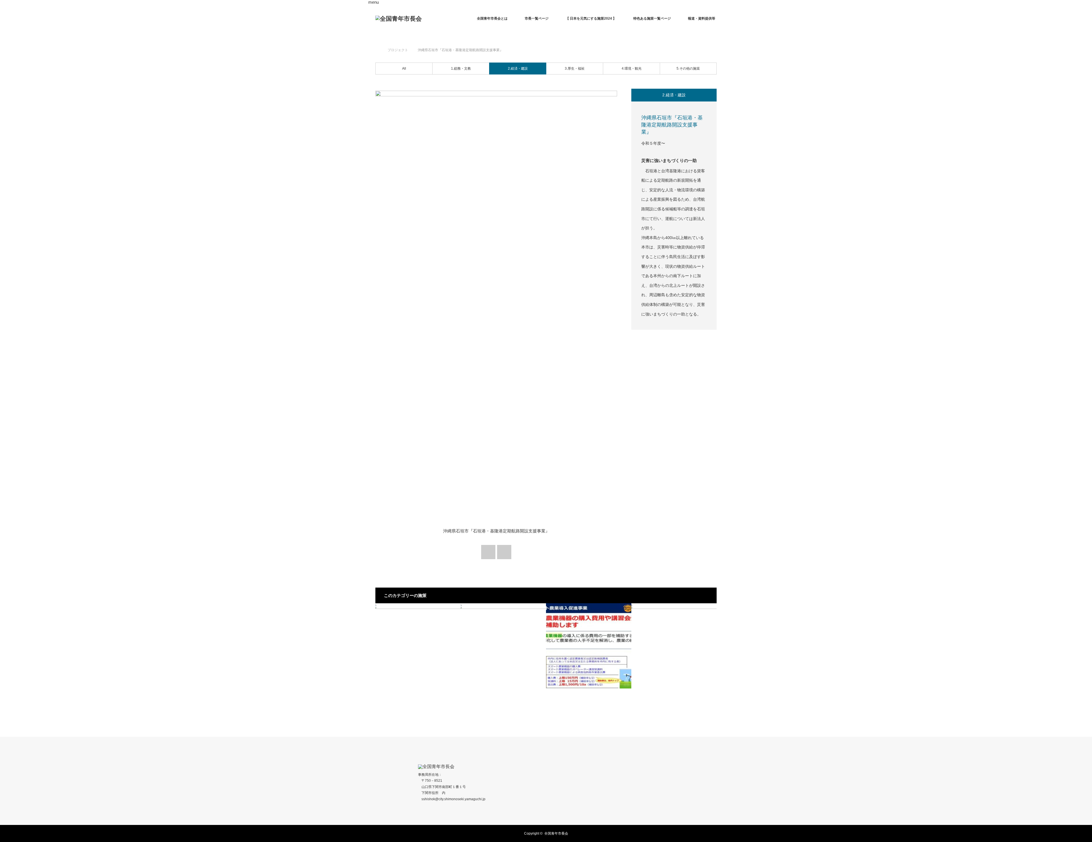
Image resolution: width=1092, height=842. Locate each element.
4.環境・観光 (632, 68)
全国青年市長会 (556, 833)
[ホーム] (377, 43)
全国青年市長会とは (492, 18)
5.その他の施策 (688, 68)
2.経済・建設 (518, 68)
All (404, 68)
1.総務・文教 (461, 68)
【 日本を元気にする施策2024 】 (591, 18)
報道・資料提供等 (701, 18)
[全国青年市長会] (398, 19)
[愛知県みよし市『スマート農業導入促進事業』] (588, 645)
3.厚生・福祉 (575, 68)
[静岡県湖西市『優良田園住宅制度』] (418, 645)
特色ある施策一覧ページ (652, 18)
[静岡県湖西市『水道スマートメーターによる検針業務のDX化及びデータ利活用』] (503, 645)
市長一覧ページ (537, 18)
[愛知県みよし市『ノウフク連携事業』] (674, 645)
